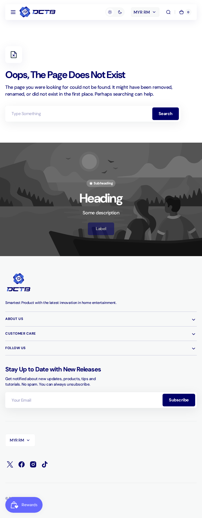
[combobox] (92, 114)
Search (166, 113)
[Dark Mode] (115, 12)
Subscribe (179, 400)
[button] (13, 12)
